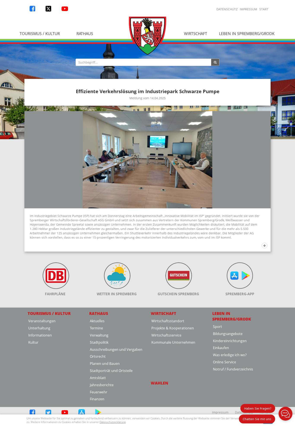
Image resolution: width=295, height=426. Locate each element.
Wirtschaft (195, 33)
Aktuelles (97, 321)
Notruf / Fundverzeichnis (233, 369)
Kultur (33, 342)
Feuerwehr (98, 392)
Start (263, 9)
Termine (96, 328)
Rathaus (84, 33)
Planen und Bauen (105, 363)
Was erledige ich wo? (230, 355)
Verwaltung (99, 335)
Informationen (40, 335)
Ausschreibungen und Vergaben (116, 349)
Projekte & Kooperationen (172, 328)
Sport (217, 326)
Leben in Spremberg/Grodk (246, 33)
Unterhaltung (39, 328)
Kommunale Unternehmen (173, 342)
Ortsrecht (98, 356)
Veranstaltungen (42, 321)
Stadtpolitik (99, 342)
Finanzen (97, 399)
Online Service (224, 362)
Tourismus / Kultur (40, 33)
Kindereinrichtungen (230, 340)
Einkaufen (221, 347)
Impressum (248, 9)
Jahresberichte (102, 385)
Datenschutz (227, 9)
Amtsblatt (98, 377)
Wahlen (159, 383)
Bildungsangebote (228, 333)
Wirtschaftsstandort (167, 321)
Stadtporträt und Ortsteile (111, 370)
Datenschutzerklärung (112, 422)
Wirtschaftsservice (166, 335)
